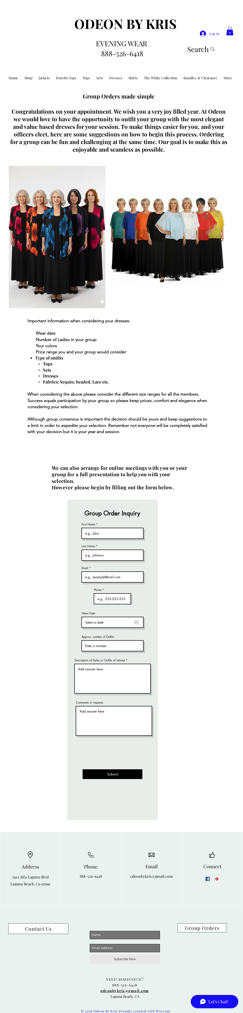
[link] (230, 31)
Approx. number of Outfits (98, 636)
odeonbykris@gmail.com (151, 876)
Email (85, 568)
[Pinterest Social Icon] (217, 879)
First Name (88, 524)
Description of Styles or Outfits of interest (100, 660)
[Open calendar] (136, 622)
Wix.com (163, 1011)
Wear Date (88, 613)
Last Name (88, 546)
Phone (97, 589)
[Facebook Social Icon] (208, 879)
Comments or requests (89, 702)
